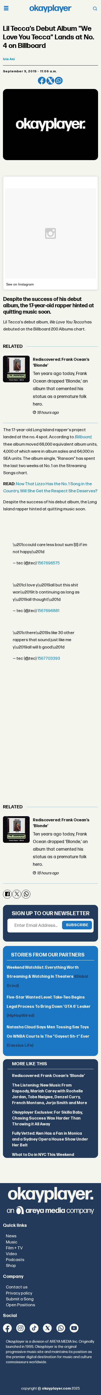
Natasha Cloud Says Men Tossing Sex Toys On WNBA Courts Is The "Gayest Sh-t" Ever (48, 1036)
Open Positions (20, 1304)
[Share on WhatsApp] (59, 81)
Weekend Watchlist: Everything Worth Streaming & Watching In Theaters (47, 976)
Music (11, 1242)
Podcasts (15, 1259)
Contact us (16, 1287)
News (11, 1236)
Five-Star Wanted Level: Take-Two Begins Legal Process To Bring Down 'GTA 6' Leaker (49, 1006)
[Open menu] (6, 8)
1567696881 (48, 610)
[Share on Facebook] (42, 81)
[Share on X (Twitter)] (50, 81)
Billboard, (83, 436)
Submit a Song (20, 1299)
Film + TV (14, 1248)
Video (11, 1253)
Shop (11, 1265)
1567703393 (48, 658)
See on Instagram (20, 284)
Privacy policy (19, 1293)
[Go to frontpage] (50, 8)
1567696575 (48, 563)
